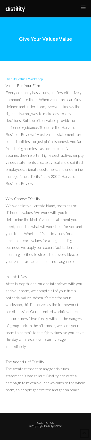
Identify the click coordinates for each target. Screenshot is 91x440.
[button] (83, 7)
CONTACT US (45, 422)
